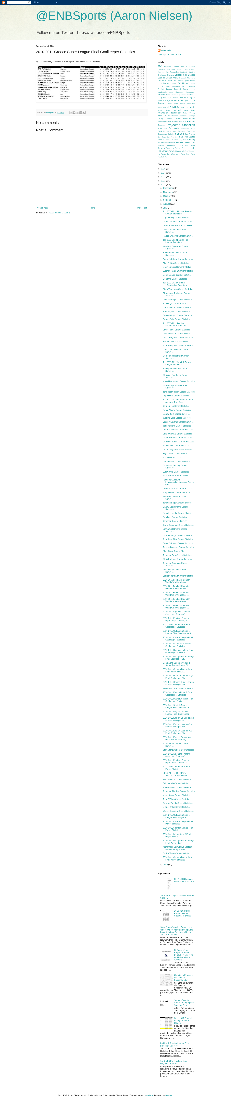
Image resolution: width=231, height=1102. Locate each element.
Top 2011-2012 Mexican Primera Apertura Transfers (178, 400)
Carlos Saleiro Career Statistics (177, 222)
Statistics (171, 143)
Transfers (170, 148)
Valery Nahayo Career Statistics (177, 299)
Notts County (189, 113)
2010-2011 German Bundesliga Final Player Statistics (177, 670)
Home (92, 208)
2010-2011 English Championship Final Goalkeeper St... (178, 719)
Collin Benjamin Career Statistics (178, 337)
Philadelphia (189, 118)
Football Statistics (182, 89)
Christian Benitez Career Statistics (178, 442)
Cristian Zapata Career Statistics (177, 803)
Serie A (161, 140)
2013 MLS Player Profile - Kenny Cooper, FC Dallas (182, 913)
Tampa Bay (183, 145)
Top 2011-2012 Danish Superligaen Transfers (174, 324)
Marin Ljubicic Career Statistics (177, 267)
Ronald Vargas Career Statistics (177, 315)
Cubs (160, 83)
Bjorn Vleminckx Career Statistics (178, 289)
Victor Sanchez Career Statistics (177, 225)
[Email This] (71, 112)
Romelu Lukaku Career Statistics (178, 513)
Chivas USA (172, 78)
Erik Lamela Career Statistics (176, 783)
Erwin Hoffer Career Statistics (176, 330)
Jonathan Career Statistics (175, 521)
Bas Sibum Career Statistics (175, 341)
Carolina (192, 72)
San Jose (183, 137)
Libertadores (177, 100)
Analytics (167, 66)
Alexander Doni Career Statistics (178, 688)
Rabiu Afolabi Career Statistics (177, 410)
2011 (163, 184)
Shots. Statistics (171, 140)
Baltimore (161, 69)
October (167, 196)
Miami (182, 103)
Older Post (142, 208)
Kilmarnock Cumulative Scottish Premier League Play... (177, 848)
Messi (170, 103)
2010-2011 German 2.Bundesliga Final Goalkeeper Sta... (178, 676)
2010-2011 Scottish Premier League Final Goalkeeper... (176, 706)
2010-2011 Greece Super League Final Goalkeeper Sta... (178, 683)
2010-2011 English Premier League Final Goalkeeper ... (177, 712)
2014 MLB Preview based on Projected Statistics (173, 1062)
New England (173, 110)
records (173, 131)
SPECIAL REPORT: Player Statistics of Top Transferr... (176, 774)
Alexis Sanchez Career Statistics (178, 488)
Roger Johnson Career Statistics (178, 543)
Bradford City (163, 72)
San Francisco (172, 137)
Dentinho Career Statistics (175, 279)
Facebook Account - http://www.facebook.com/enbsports (178, 482)
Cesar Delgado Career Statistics (177, 449)
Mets (176, 103)
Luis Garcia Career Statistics (176, 472)
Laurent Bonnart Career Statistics (178, 576)
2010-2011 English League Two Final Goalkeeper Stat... (177, 732)
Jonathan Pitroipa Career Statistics (179, 791)
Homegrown (190, 92)
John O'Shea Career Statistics (176, 799)
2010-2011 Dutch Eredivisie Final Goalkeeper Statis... (178, 700)
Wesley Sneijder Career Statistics (178, 811)
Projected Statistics (181, 125)
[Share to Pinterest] (84, 112)
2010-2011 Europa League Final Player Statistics (178, 822)
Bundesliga (174, 72)
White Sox (165, 154)
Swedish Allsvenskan (185, 142)
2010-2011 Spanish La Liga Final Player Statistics (178, 829)
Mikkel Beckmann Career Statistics (179, 381)
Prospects (174, 128)
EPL (184, 86)
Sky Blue (182, 140)
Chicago (178, 75)
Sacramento (162, 134)
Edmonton (176, 86)
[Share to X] (77, 112)
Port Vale (183, 121)
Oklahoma (184, 116)
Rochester (191, 131)
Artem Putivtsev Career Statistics (178, 259)
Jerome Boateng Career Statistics (178, 547)
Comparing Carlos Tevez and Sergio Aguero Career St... (176, 664)
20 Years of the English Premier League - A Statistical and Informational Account (183, 955)
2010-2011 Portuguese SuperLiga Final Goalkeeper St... (178, 657)
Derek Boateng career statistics (177, 275)
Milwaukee (191, 103)
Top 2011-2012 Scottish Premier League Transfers (177, 363)
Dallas (166, 83)
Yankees (168, 157)
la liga (167, 100)
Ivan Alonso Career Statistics (176, 445)
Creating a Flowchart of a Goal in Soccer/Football (183, 977)
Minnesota (162, 107)
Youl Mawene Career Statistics (177, 426)
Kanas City (177, 98)
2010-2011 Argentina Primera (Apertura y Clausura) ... (176, 613)
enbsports (166, 50)
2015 (163, 169)
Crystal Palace (189, 81)
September (168, 200)
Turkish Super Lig (182, 148)
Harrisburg (179, 92)
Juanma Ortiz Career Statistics (177, 418)
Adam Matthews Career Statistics (178, 430)
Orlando (169, 119)
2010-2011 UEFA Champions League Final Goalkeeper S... (177, 632)
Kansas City (187, 98)
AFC (160, 66)
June (165, 865)
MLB (169, 107)
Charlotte (170, 75)
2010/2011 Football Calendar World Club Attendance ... (176, 581)
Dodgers (161, 86)
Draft (168, 86)
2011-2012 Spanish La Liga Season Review (183, 1020)
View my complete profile (169, 54)
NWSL (161, 115)
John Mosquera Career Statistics (178, 345)
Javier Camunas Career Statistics (178, 525)
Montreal (184, 107)
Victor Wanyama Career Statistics (178, 422)
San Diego (162, 137)
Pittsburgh (162, 121)
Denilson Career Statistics (175, 517)
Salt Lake (179, 134)
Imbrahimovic (171, 95)
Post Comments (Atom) (59, 213)
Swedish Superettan (166, 145)
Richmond (182, 131)
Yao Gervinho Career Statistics (177, 779)
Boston (180, 69)
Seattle (192, 137)
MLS (175, 107)
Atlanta (192, 66)
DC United (183, 83)
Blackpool (171, 69)
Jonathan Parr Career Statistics (177, 555)
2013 (163, 177)
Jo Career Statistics (172, 457)
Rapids (166, 131)
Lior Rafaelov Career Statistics (177, 307)
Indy (178, 95)
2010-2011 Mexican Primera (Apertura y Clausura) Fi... (176, 619)
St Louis (164, 143)
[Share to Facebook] (80, 112)
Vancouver (166, 151)
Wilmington (175, 154)
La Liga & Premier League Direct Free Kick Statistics (175, 1044)
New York (189, 110)
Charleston (162, 75)
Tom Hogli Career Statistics (175, 303)
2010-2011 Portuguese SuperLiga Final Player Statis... (178, 841)
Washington (176, 151)
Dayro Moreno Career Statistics (177, 438)
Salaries (171, 134)
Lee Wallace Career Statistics (176, 461)
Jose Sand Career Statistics (175, 476)
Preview (161, 125)
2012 (163, 181)
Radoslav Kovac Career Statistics (178, 236)
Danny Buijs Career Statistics (176, 414)
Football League (165, 89)
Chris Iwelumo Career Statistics (177, 559)
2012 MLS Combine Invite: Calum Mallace (184, 880)
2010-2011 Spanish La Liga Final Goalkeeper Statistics (178, 651)
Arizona (184, 66)
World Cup (185, 154)
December (168, 188)
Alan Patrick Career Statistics (176, 263)
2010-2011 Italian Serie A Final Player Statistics (177, 835)
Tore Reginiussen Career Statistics (179, 392)
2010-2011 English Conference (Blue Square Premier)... (177, 738)
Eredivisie (191, 86)
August (166, 204)
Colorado (162, 80)
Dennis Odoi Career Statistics (176, 319)
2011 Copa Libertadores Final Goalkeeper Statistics (176, 625)
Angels (176, 66)
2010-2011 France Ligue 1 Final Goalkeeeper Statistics (177, 693)
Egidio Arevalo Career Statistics (177, 434)
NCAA (160, 110)
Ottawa (178, 119)
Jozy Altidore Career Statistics (176, 492)
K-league (168, 98)
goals (171, 92)
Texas (192, 145)
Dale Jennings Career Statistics (177, 535)
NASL (192, 107)
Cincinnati (182, 78)
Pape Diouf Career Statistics (176, 396)
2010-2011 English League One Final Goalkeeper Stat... (177, 725)
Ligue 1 (187, 100)
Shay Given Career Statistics (176, 551)
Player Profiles (172, 121)
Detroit (192, 83)
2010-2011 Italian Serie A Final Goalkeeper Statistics (177, 644)
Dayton (173, 83)
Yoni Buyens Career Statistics (176, 311)
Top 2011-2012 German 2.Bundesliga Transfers (175, 284)
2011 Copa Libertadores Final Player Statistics (176, 767)
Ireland (183, 95)
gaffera (149, 1095)
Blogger (168, 1095)
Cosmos (180, 81)
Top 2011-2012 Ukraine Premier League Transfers (177, 212)
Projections (162, 128)
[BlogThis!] (74, 112)
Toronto (161, 148)
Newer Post (42, 208)
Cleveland (191, 78)
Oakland (174, 116)
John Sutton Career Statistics (176, 406)
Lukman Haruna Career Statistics (178, 271)
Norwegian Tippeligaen (169, 113)
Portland (191, 121)
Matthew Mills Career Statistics (177, 787)
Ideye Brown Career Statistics (176, 795)
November (168, 192)
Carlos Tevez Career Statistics (176, 853)
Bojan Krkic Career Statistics (176, 453)
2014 (163, 173)
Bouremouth (190, 69)
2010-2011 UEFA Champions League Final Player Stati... (176, 816)
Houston (162, 95)
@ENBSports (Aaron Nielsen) (114, 15)
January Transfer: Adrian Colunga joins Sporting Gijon (184, 1002)
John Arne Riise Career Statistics (178, 539)
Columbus (171, 80)
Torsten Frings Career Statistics (177, 503)
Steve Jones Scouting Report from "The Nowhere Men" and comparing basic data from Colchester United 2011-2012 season (176, 931)
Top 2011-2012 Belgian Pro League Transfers (175, 241)
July (165, 208)
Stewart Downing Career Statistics (178, 750)
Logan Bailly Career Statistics (176, 217)
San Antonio (190, 134)
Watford (185, 151)
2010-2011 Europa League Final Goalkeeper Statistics (178, 638)
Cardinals (183, 72)
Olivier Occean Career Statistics (177, 333)
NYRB (167, 116)
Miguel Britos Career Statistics (176, 807)
